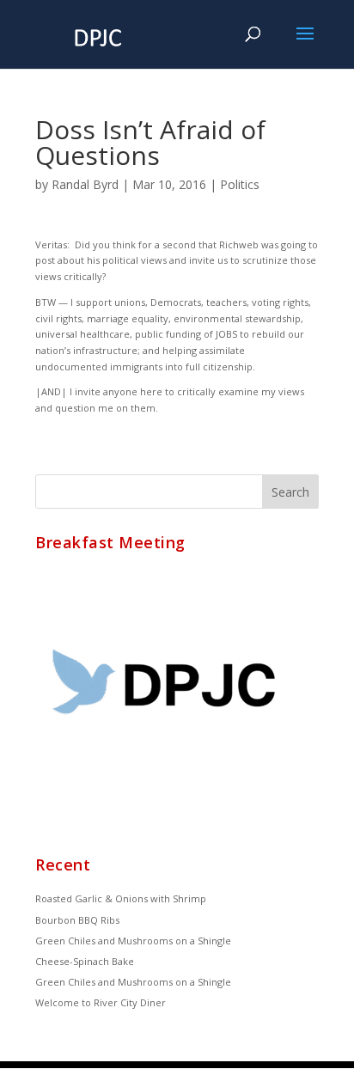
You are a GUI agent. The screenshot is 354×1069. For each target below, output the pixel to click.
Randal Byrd (85, 184)
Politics (239, 184)
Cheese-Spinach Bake (84, 961)
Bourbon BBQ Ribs (77, 919)
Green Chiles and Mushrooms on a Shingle (133, 940)
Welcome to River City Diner (100, 1002)
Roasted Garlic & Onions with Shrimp (120, 898)
